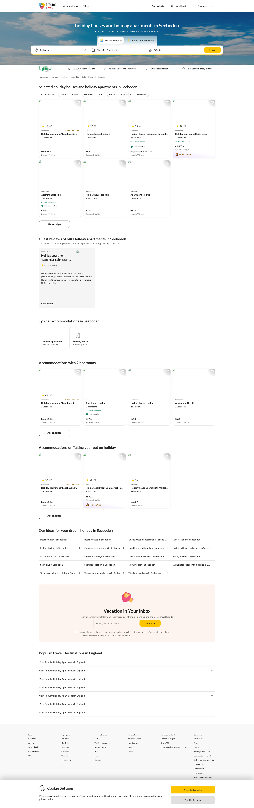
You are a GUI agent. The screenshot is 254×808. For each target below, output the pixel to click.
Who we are (198, 739)
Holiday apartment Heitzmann (191, 133)
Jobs (196, 743)
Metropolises (66, 760)
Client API (165, 743)
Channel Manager (168, 739)
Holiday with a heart (202, 751)
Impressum (198, 773)
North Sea (65, 743)
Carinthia (75, 77)
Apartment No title (51, 194)
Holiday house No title (97, 194)
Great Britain (33, 751)
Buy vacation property (203, 756)
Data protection (200, 768)
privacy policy (46, 799)
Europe (55, 77)
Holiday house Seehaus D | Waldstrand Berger (154, 487)
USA (30, 756)
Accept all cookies (193, 789)
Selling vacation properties (204, 760)
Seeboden (102, 77)
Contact (98, 760)
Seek (96, 739)
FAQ (96, 756)
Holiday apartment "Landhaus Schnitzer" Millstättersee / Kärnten (75, 133)
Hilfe (96, 751)
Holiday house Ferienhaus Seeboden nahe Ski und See (159, 133)
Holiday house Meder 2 (98, 133)
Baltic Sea (65, 747)
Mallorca (65, 739)
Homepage (43, 77)
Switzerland (33, 747)
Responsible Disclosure (203, 777)
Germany (32, 739)
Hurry (196, 747)
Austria (64, 77)
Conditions (198, 764)
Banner (131, 747)
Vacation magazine (102, 743)
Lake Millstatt (88, 77)
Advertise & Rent (134, 739)
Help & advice (133, 743)
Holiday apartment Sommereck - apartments (109, 487)
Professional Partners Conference (174, 747)
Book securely (100, 747)
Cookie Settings (193, 800)
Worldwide (65, 756)
